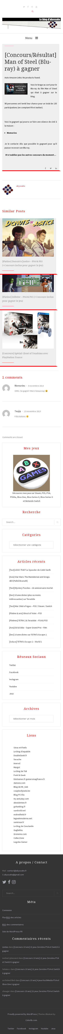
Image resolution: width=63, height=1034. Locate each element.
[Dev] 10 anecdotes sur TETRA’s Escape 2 (28, 634)
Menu (28, 38)
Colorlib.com (31, 1020)
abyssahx (20, 186)
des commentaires (13, 924)
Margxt (17, 767)
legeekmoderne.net (23, 818)
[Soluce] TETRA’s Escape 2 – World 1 (25, 641)
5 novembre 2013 (36, 385)
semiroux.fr (19, 822)
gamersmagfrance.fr (35, 779)
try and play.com (21, 798)
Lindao (5, 947)
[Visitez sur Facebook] (9, 882)
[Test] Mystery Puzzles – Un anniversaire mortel (31, 588)
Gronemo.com (20, 834)
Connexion (7, 910)
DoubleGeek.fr (20, 755)
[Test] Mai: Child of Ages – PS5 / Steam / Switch (30, 606)
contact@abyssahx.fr (17, 870)
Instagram (14, 679)
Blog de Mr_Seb (21, 786)
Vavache (17, 759)
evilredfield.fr (20, 814)
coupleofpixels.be (22, 790)
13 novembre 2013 (32, 411)
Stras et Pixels (20, 747)
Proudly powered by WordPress (22, 1014)
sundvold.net (20, 810)
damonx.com (19, 783)
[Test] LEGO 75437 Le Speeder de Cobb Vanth (30, 570)
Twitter (12, 665)
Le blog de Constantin (23, 826)
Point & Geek (20, 775)
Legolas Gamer (20, 842)
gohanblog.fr (19, 806)
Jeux (11, 693)
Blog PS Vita (19, 794)
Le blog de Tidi (20, 771)
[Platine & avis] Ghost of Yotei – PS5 (25, 613)
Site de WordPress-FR (12, 931)
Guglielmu (18, 830)
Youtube (13, 686)
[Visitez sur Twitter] (4, 882)
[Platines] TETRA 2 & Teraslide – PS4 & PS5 (28, 620)
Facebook (14, 672)
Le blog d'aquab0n (22, 751)
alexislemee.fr (20, 802)
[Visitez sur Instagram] (14, 882)
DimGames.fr (19, 779)
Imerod (17, 763)
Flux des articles (11, 917)
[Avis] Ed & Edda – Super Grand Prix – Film (28, 627)
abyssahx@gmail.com (14, 874)
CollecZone (19, 838)
